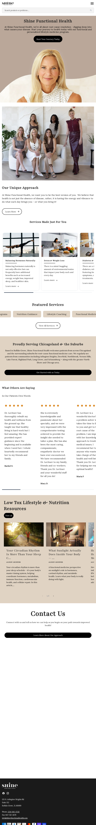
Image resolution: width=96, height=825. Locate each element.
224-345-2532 (14, 811)
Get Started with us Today (48, 372)
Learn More (10, 211)
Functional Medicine (73, 314)
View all (8, 515)
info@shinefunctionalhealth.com (15, 818)
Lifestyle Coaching (43, 314)
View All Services (47, 325)
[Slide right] (53, 596)
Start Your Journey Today (48, 39)
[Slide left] (42, 596)
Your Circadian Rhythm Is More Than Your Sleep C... (23, 554)
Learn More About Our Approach (48, 635)
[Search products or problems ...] (91, 10)
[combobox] (48, 10)
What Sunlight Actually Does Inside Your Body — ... (65, 554)
